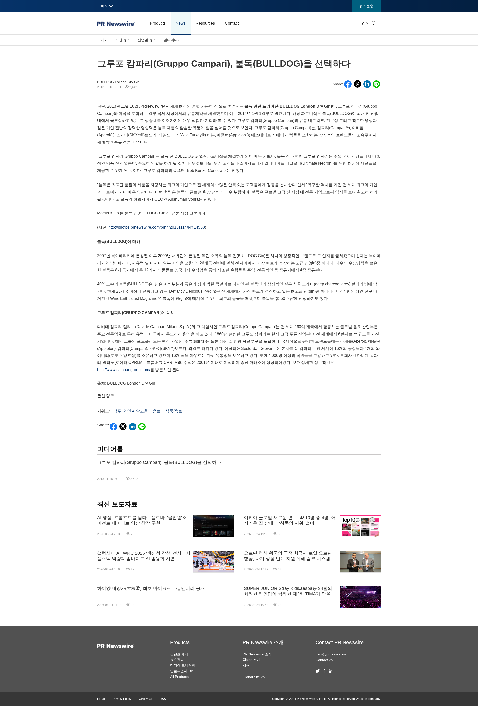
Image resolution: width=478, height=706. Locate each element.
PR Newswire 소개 (263, 642)
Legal (101, 699)
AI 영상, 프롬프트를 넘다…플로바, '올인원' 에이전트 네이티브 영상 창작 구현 (142, 520)
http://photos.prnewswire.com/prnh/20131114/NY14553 (156, 227)
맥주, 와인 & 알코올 (130, 411)
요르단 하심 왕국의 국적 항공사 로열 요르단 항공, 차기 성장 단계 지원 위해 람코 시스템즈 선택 (289, 556)
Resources (205, 23)
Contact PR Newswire (340, 642)
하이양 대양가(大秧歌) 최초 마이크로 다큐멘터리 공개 (151, 588)
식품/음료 (173, 411)
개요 (104, 40)
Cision (362, 699)
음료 (157, 411)
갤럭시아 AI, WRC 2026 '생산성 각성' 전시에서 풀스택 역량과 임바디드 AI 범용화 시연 (143, 556)
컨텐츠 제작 (179, 654)
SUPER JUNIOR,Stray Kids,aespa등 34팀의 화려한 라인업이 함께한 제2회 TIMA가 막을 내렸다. (290, 591)
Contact (232, 23)
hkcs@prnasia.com (331, 654)
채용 (246, 665)
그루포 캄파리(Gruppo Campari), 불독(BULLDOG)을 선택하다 (159, 462)
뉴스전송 (366, 6)
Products (158, 23)
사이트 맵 (145, 699)
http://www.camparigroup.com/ (123, 370)
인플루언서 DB (181, 671)
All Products (179, 677)
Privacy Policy (122, 699)
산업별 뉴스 (147, 40)
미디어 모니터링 (182, 665)
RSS (163, 699)
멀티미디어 (172, 40)
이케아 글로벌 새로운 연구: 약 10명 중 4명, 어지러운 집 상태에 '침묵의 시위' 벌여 (290, 520)
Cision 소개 (251, 660)
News (181, 23)
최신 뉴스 (122, 40)
